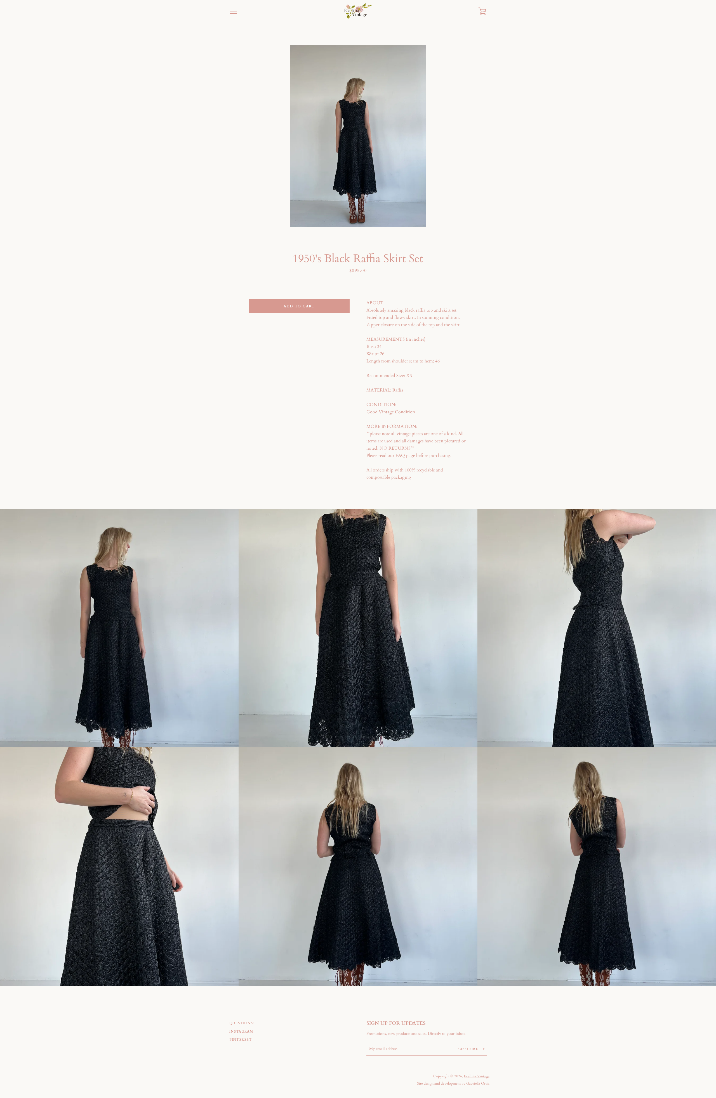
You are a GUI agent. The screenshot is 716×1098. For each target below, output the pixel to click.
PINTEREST (240, 1039)
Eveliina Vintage (476, 1076)
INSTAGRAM (241, 1031)
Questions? (242, 1023)
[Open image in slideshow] (358, 136)
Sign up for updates (396, 1023)
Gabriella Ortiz (477, 1083)
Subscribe (468, 1049)
